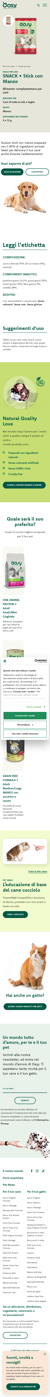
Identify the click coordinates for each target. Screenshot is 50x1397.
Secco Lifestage (10, 1205)
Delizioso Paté (9, 1273)
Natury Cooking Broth (36, 1277)
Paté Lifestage (9, 1240)
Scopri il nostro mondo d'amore (24, 485)
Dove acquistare (12, 172)
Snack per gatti (33, 1291)
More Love (32, 1286)
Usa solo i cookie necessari (25, 733)
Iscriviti (25, 1100)
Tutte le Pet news (37, 871)
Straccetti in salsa (10, 1278)
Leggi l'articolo (15, 914)
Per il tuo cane (12, 1191)
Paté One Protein (10, 1253)
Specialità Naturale (11, 1287)
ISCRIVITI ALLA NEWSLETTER (23, 1386)
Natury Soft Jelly (10, 1283)
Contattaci (37, 172)
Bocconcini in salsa (35, 1240)
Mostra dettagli (34, 707)
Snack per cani (9, 1292)
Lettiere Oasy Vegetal (36, 1301)
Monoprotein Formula (13, 1210)
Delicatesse (32, 1262)
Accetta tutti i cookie (25, 715)
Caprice (30, 1253)
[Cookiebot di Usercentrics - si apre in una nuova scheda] (35, 661)
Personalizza (23, 724)
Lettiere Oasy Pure (35, 1296)
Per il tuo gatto (36, 1191)
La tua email (8, 1089)
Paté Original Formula (12, 1235)
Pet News (9, 1184)
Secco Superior (33, 1202)
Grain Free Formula (11, 1223)
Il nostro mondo (13, 1171)
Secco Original (33, 1198)
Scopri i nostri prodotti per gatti (25, 1006)
